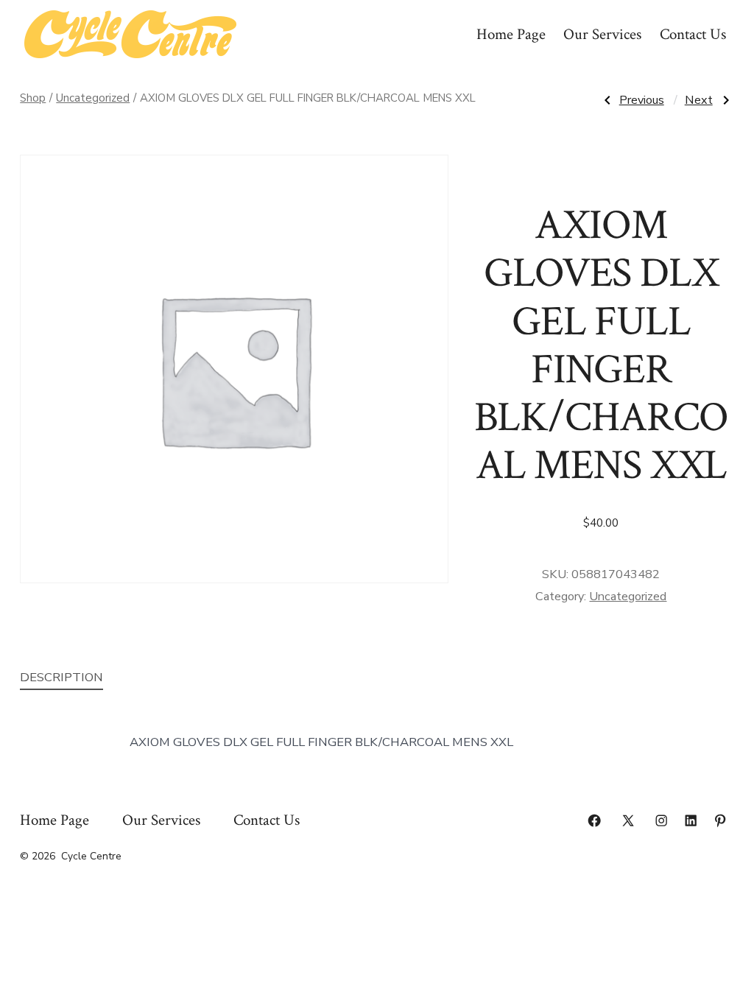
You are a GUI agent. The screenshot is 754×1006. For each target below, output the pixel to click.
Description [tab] (61, 677)
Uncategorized (93, 98)
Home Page (511, 34)
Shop (33, 98)
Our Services (602, 34)
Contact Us (693, 34)
